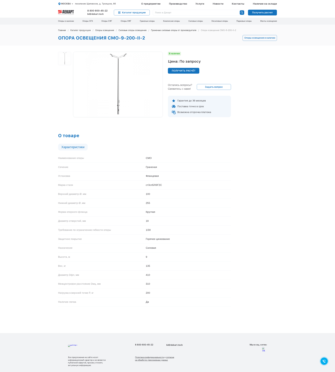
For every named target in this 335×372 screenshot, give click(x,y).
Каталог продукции (134, 12)
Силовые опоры (195, 21)
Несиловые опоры (219, 21)
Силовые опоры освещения (132, 30)
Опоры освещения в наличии (259, 38)
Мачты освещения (268, 21)
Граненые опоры (147, 21)
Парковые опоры (244, 21)
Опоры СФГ (106, 21)
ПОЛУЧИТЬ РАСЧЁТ (184, 70)
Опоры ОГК (87, 21)
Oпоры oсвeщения (104, 30)
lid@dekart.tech (95, 14)
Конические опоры (171, 21)
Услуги (200, 3)
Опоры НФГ (126, 21)
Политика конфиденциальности (149, 357)
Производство (178, 3)
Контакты (238, 3)
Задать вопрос (214, 87)
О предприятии (150, 3)
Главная (62, 30)
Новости (218, 3)
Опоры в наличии (66, 21)
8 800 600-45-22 (97, 10)
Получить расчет (262, 12)
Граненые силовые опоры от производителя (173, 30)
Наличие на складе (265, 3)
